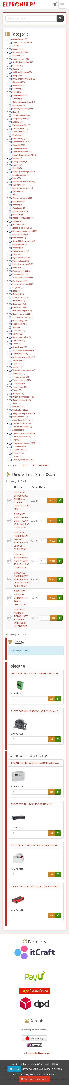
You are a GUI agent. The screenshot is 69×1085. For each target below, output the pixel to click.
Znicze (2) (16, 456)
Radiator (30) (18, 294)
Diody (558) (17, 75)
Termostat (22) (18, 373)
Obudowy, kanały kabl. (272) (24, 231)
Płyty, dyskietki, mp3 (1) (22, 264)
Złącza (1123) (18, 453)
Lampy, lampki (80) (20, 162)
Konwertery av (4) (20, 148)
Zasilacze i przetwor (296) (23, 433)
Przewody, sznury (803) (22, 284)
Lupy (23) (16, 178)
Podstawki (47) (18, 268)
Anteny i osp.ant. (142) (22, 42)
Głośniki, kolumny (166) (22, 109)
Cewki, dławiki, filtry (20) (22, 62)
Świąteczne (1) (18, 360)
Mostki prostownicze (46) (23, 218)
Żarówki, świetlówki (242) (23, 460)
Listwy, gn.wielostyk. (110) (23, 171)
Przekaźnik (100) (19, 281)
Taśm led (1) (17, 364)
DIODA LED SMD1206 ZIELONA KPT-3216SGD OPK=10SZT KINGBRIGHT (21, 618)
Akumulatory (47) (19, 39)
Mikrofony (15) (18, 201)
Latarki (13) (17, 165)
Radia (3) (16, 291)
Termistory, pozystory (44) (23, 370)
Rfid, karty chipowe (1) (22, 311)
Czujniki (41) (17, 69)
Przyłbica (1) (17, 287)
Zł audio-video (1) (19, 450)
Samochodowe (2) (20, 324)
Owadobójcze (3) (19, 244)
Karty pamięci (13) (20, 128)
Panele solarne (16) (20, 251)
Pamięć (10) (17, 248)
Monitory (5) (17, 215)
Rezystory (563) (19, 307)
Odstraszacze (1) (20, 234)
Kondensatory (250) (21, 142)
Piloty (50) (16, 254)
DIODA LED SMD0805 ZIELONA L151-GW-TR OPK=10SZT (21, 597)
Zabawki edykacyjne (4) (22, 420)
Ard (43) (15, 46)
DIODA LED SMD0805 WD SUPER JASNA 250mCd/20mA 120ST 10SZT (21, 579)
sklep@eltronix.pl (39, 1053)
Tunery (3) (17, 390)
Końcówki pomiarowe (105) (24, 155)
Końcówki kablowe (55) (22, 152)
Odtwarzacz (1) (19, 238)
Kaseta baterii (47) (20, 132)
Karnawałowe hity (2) (21, 125)
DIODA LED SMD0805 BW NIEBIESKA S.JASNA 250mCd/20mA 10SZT (21, 500)
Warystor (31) (18, 407)
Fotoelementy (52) (20, 95)
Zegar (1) (16, 440)
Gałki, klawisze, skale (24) (23, 102)
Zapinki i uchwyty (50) (21, 423)
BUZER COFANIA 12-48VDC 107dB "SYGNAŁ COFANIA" (39, 711)
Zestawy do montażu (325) (24, 443)
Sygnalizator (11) (19, 347)
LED (34, 465)
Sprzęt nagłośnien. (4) (21, 337)
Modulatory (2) (18, 208)
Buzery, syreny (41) (21, 59)
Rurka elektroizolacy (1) (22, 317)
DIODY (25, 465)
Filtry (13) (16, 92)
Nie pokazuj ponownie (35, 1079)
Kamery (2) (17, 122)
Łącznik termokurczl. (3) (22, 188)
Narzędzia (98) (18, 225)
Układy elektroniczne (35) (23, 397)
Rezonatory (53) (19, 304)
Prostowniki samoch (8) (22, 277)
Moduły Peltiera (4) (20, 211)
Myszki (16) (17, 221)
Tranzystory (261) (20, 387)
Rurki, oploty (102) (20, 321)
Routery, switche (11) (21, 314)
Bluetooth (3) (17, 56)
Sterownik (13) (18, 340)
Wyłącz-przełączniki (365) (23, 413)
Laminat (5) (17, 158)
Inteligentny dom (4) (20, 119)
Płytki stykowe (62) (20, 261)
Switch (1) (16, 344)
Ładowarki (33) (18, 185)
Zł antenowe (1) (19, 446)
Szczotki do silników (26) (23, 350)
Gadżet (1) (17, 99)
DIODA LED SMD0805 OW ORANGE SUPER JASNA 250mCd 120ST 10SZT (21, 541)
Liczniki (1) (17, 168)
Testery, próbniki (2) (21, 377)
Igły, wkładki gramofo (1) (22, 115)
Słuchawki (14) (18, 331)
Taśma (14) (17, 367)
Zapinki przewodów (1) (22, 427)
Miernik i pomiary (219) (22, 198)
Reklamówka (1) (19, 301)
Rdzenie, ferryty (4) (20, 297)
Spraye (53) (17, 334)
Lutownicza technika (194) (23, 181)
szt (53, 617)
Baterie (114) (17, 49)
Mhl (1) (15, 195)
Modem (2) (17, 205)
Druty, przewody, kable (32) (24, 79)
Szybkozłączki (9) (20, 354)
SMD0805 (44, 465)
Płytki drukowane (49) (21, 258)
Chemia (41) (17, 65)
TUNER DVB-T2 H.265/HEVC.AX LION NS (31, 804)
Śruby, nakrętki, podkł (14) (23, 357)
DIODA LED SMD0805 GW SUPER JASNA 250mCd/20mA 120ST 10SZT (21, 521)
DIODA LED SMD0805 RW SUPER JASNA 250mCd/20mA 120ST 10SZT (21, 561)
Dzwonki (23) (18, 85)
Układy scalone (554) (21, 400)
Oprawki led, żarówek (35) (23, 241)
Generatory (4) (18, 105)
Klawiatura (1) (18, 135)
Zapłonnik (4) (18, 430)
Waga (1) (16, 403)
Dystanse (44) (18, 82)
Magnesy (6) (17, 191)
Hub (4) (15, 112)
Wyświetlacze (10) (20, 417)
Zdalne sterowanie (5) (21, 437)
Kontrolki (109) (18, 145)
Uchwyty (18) (18, 393)
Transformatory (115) (21, 380)
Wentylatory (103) (20, 410)
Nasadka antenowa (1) (22, 228)
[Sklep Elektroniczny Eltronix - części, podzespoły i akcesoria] (19, 4)
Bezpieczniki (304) (20, 52)
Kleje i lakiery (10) (20, 138)
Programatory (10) (20, 274)
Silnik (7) (16, 327)
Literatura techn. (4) (20, 175)
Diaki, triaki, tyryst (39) (22, 72)
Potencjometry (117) (21, 271)
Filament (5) (17, 89)
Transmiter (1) (18, 383)
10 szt (52, 500)
